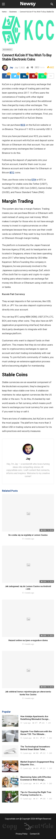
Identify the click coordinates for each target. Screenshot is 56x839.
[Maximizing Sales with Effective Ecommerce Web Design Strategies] (10, 781)
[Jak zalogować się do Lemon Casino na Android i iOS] (28, 564)
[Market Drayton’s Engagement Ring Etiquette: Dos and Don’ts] (10, 766)
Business (7, 49)
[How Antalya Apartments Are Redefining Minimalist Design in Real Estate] (10, 721)
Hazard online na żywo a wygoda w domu (28, 640)
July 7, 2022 (20, 67)
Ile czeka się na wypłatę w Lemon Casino (28, 535)
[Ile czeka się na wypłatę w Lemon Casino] (28, 512)
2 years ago (27, 738)
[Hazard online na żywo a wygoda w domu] (28, 618)
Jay (11, 67)
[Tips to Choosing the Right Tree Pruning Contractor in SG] (10, 797)
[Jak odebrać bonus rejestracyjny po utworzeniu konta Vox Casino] (28, 669)
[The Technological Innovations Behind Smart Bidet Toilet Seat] (10, 751)
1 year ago (27, 723)
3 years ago (27, 799)
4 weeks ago (29, 539)
